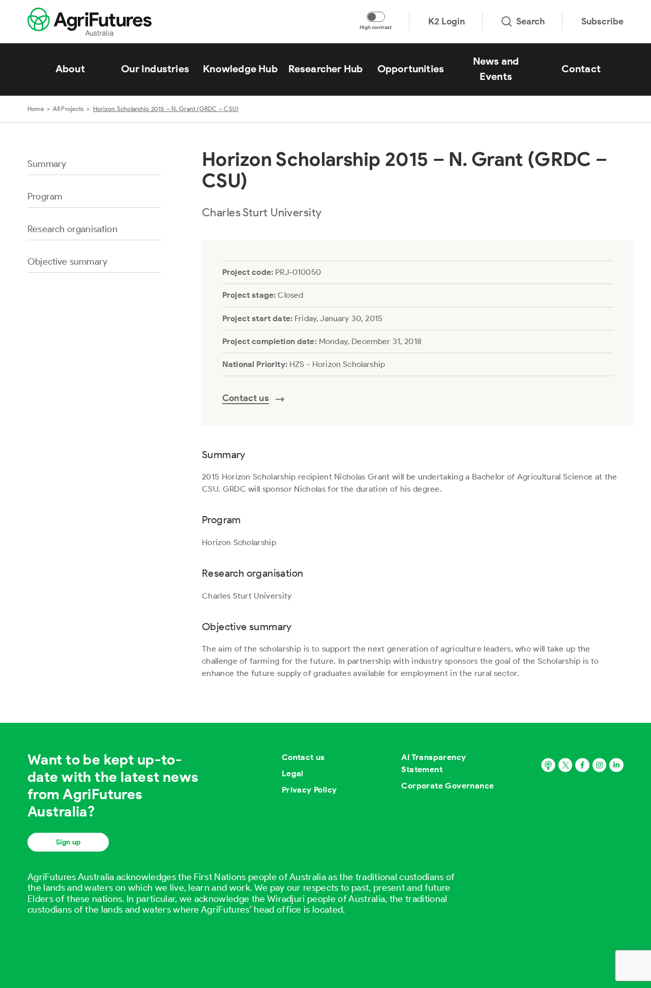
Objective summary (67, 261)
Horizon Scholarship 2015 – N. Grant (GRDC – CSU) (166, 108)
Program (44, 196)
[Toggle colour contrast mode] (376, 17)
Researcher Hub (325, 69)
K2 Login (446, 21)
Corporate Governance (447, 786)
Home (35, 108)
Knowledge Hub (240, 69)
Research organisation (72, 229)
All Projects (68, 108)
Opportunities (411, 69)
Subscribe (602, 21)
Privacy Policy (309, 790)
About (70, 69)
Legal (293, 773)
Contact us (303, 757)
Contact (581, 69)
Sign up (68, 842)
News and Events (496, 68)
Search (530, 21)
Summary (46, 164)
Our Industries (155, 69)
